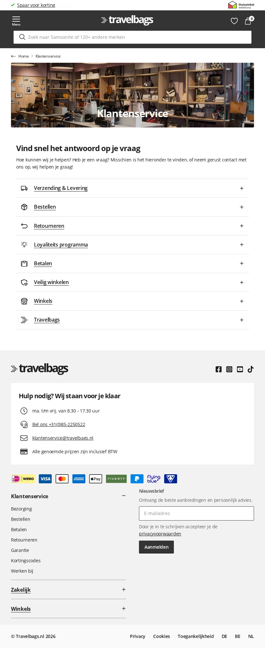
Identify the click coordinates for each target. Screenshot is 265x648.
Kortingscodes (25, 560)
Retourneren (24, 540)
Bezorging (21, 509)
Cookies (161, 636)
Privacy (137, 636)
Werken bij (22, 571)
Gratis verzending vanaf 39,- (46, 5)
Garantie (20, 550)
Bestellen (20, 519)
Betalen (19, 529)
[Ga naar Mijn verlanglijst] (234, 21)
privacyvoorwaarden (160, 534)
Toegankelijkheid (196, 636)
